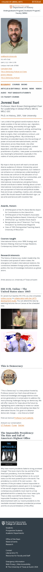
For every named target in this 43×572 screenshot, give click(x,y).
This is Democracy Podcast (10, 78)
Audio (3, 93)
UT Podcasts (6, 425)
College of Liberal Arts (12, 2)
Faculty (19, 13)
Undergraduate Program (13, 11)
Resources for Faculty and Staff (18, 556)
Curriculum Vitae (6, 69)
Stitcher (21, 425)
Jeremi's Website (6, 75)
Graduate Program (32, 11)
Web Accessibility (23, 564)
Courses (16, 84)
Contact (9, 550)
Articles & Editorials (10, 88)
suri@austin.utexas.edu (9, 56)
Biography (6, 84)
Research (9, 544)
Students (9, 528)
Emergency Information (15, 561)
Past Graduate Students (19, 93)
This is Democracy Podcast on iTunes (14, 72)
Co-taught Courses (10, 97)
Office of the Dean (13, 539)
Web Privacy (10, 564)
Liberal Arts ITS (12, 553)
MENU (25, 13)
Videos (39, 88)
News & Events (11, 542)
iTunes (14, 425)
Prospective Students (14, 530)
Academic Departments (15, 533)
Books (24, 84)
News (31, 88)
